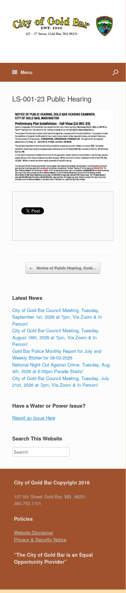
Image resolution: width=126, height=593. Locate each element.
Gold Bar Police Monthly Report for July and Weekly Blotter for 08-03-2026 (56, 354)
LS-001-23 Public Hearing (51, 99)
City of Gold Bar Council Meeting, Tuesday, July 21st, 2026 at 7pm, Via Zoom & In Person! (60, 381)
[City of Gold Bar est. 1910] (62, 26)
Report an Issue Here (33, 417)
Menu (26, 72)
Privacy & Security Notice (40, 539)
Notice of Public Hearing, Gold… (62, 267)
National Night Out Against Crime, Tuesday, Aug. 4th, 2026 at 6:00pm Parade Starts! (61, 368)
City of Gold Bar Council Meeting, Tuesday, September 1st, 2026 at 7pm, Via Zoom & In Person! (57, 317)
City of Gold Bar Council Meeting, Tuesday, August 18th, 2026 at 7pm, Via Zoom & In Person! (55, 337)
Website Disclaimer (33, 532)
